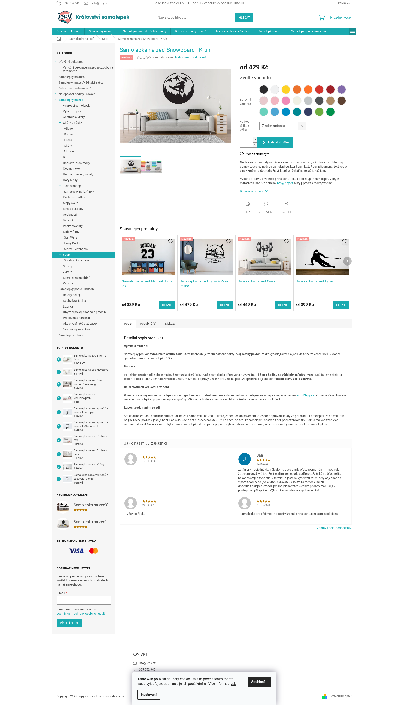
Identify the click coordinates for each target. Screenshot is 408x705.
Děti (65, 157)
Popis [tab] (128, 323)
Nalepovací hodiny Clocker (77, 94)
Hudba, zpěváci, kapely (78, 174)
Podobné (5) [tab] (148, 323)
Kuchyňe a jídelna (74, 300)
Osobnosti (70, 214)
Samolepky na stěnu (76, 329)
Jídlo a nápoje (72, 186)
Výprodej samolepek (76, 105)
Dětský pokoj (71, 295)
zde (233, 684)
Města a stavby (73, 209)
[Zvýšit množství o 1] (255, 139)
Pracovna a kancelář (76, 318)
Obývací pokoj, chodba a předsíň (84, 312)
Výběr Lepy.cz (72, 111)
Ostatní (68, 220)
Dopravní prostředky (76, 163)
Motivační (70, 151)
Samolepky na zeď (71, 100)
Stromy (68, 266)
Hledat (244, 17)
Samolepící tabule (71, 335)
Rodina (68, 134)
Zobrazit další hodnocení (333, 528)
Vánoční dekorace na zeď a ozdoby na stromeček (88, 69)
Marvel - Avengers (76, 249)
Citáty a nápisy (73, 122)
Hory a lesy (70, 180)
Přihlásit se (69, 623)
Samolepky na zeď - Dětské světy (81, 82)
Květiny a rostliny (74, 197)
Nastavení (149, 695)
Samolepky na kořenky (79, 191)
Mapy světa (70, 203)
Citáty (68, 145)
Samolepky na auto (72, 77)
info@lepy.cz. (306, 395)
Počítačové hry (73, 226)
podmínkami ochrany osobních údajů (81, 613)
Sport (66, 254)
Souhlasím (259, 682)
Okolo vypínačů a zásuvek (80, 323)
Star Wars (70, 237)
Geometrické (71, 168)
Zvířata (67, 272)
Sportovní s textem (76, 260)
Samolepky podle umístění (77, 289)
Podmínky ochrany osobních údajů (218, 3)
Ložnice (68, 306)
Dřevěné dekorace (71, 61)
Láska (68, 140)
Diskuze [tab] (170, 323)
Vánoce (68, 283)
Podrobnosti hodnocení (190, 57)
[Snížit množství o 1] (255, 144)
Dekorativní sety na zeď (75, 88)
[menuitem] (68, 31)
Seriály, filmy (71, 231)
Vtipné (68, 128)
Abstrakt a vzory (74, 117)
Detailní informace (252, 191)
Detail (167, 305)
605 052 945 (147, 669)
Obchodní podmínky (169, 3)
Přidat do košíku (278, 142)
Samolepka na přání (76, 277)
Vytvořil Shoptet (341, 696)
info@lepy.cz (285, 183)
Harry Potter (72, 243)
